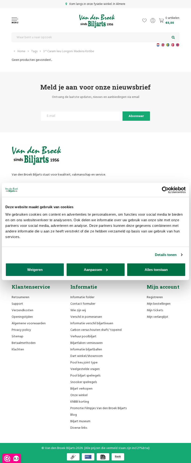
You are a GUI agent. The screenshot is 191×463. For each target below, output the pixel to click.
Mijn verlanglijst (157, 317)
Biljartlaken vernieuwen (86, 343)
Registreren (155, 297)
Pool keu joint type (84, 362)
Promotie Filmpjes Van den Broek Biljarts (98, 408)
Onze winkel (79, 395)
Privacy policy (21, 330)
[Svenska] (168, 45)
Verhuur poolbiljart (83, 336)
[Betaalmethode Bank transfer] (118, 456)
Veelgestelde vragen (85, 369)
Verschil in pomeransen (86, 317)
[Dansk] (172, 45)
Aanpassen (93, 269)
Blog (73, 415)
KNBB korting (79, 401)
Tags (34, 51)
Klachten (18, 349)
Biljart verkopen (81, 388)
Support (17, 304)
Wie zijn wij (78, 310)
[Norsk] (177, 45)
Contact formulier (82, 304)
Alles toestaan (156, 269)
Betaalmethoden (24, 343)
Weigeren (35, 269)
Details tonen (166, 255)
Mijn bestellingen (159, 304)
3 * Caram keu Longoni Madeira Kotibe (68, 51)
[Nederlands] (158, 45)
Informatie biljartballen (86, 349)
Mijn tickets (155, 310)
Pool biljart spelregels (85, 375)
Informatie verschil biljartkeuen (91, 323)
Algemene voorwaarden (29, 323)
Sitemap (17, 336)
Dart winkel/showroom (86, 356)
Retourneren (20, 297)
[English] (163, 45)
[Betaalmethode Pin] (88, 456)
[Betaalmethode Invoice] (103, 456)
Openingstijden (22, 317)
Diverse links (78, 428)
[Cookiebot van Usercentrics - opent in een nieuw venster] (165, 190)
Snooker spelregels (83, 382)
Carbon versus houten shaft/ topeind (96, 330)
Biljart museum (80, 421)
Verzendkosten (22, 310)
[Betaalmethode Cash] (73, 456)
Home (21, 51)
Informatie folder (82, 297)
